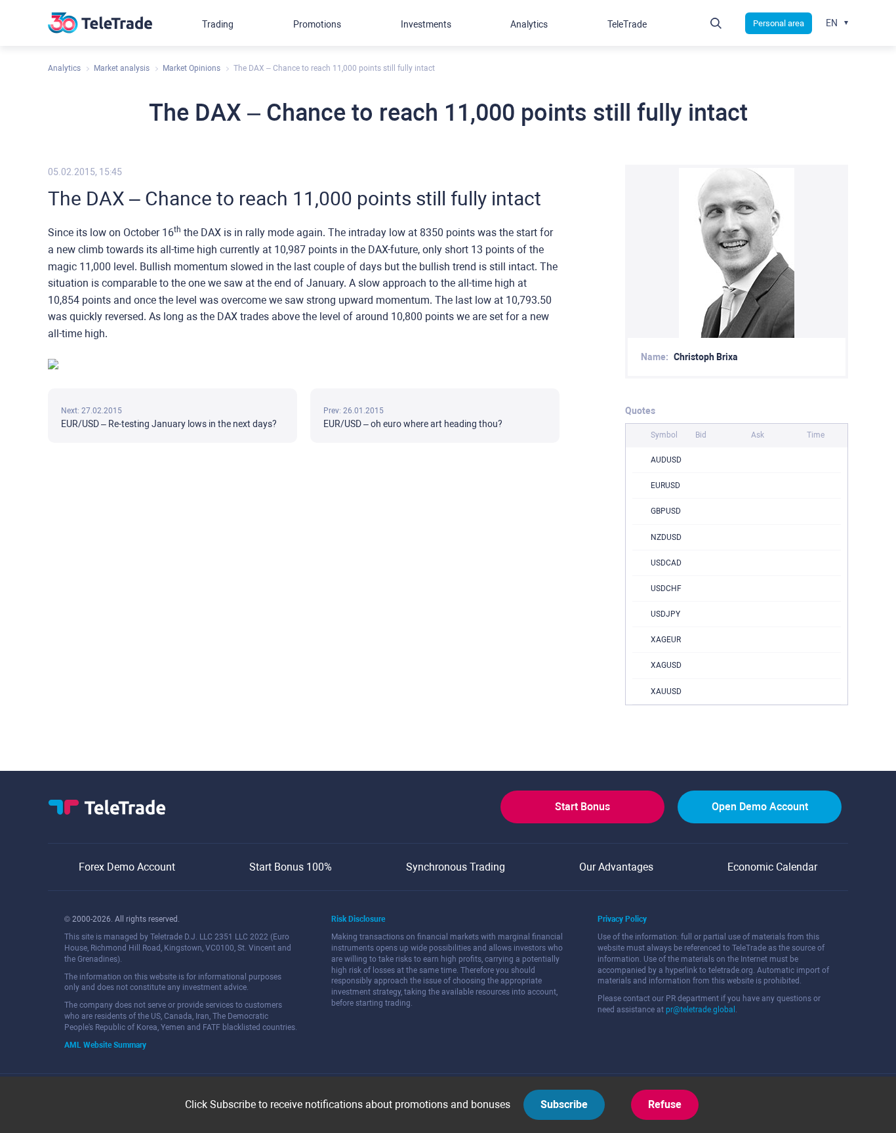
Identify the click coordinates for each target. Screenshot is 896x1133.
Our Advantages (616, 867)
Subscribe (564, 1104)
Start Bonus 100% (290, 867)
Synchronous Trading (455, 867)
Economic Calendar (772, 867)
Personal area (778, 23)
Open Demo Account (760, 806)
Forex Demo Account (127, 867)
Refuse (665, 1104)
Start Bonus (582, 806)
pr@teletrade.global (700, 1009)
